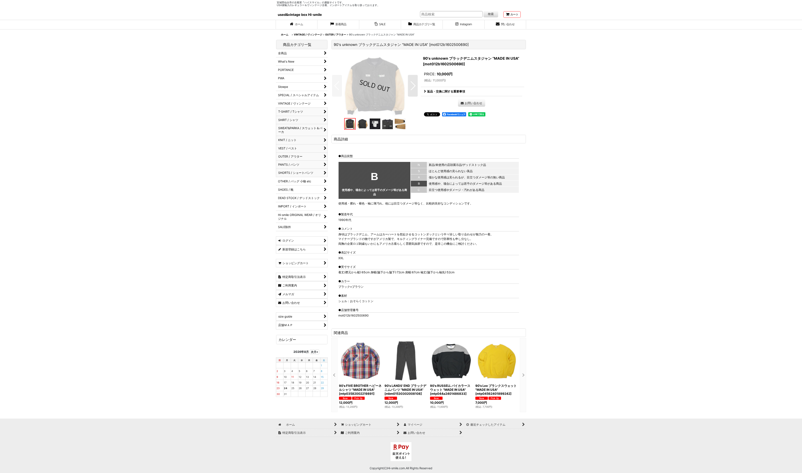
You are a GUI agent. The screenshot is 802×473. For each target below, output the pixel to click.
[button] (337, 86)
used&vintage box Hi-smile (300, 15)
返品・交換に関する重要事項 (446, 91)
